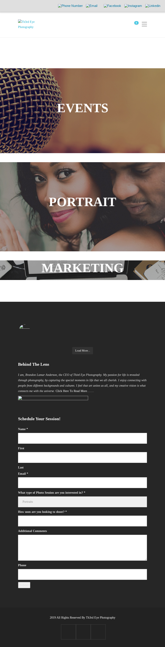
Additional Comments (32, 531)
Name (23, 429)
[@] (31, 329)
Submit (24, 585)
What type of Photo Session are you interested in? (51, 492)
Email (23, 473)
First (21, 448)
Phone (22, 565)
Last (21, 467)
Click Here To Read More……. (75, 391)
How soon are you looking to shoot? (42, 511)
